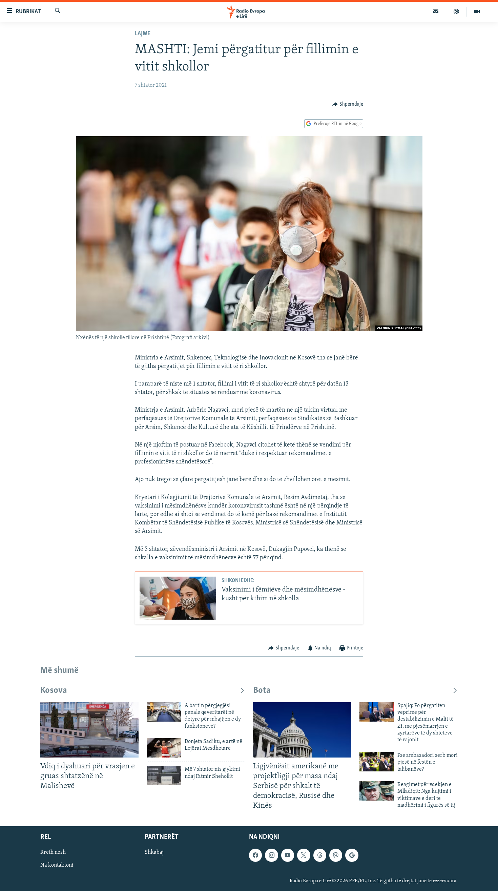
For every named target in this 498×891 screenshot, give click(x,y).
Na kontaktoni (57, 865)
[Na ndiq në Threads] (319, 855)
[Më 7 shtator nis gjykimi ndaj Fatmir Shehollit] (164, 775)
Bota (262, 690)
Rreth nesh (53, 852)
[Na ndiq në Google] (351, 855)
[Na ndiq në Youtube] (287, 855)
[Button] (347, 104)
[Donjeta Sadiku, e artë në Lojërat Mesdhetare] (164, 748)
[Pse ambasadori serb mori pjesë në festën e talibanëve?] (376, 761)
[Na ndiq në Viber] (335, 855)
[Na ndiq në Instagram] (271, 855)
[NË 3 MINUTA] (436, 11)
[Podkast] (456, 11)
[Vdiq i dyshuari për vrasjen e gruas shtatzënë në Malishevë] (89, 730)
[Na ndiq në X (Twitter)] (303, 855)
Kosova (53, 690)
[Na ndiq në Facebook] (255, 855)
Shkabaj (154, 852)
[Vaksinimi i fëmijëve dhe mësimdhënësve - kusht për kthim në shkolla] (178, 598)
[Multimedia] (477, 11)
